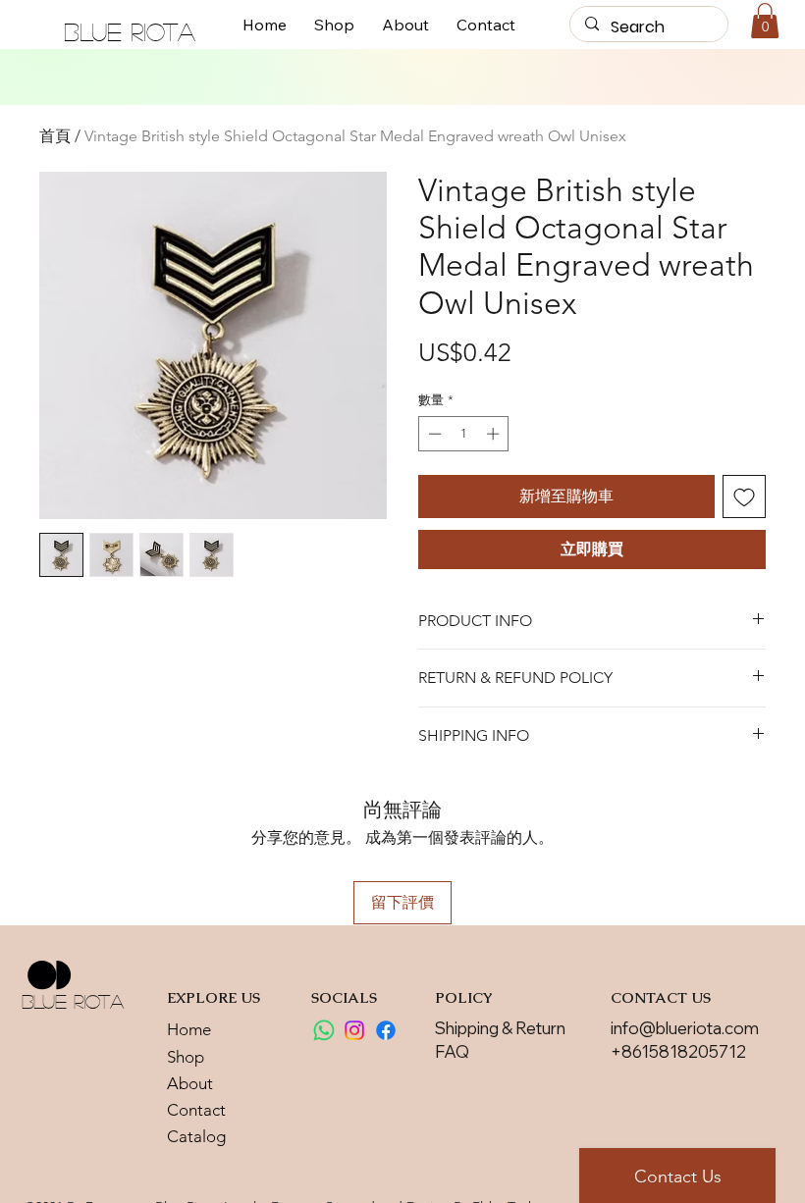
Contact (196, 1110)
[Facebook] (386, 1030)
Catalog (196, 1136)
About (190, 1083)
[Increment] (495, 433)
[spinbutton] (464, 433)
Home (189, 1029)
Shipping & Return (500, 1028)
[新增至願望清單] (744, 496)
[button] (764, 20)
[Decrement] (433, 433)
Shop (185, 1057)
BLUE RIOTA (129, 31)
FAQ (452, 1051)
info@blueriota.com (685, 1028)
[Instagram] (354, 1030)
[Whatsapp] (324, 1030)
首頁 (55, 136)
